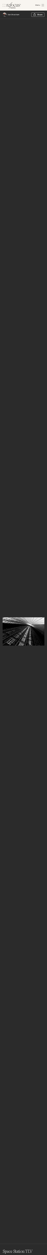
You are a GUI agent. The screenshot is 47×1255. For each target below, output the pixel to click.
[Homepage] (12, 5)
